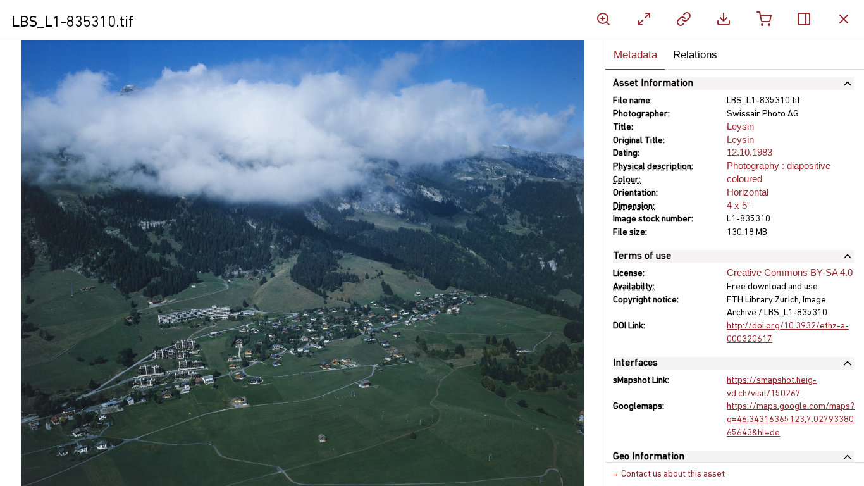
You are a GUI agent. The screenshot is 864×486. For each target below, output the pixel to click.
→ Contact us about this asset (667, 474)
